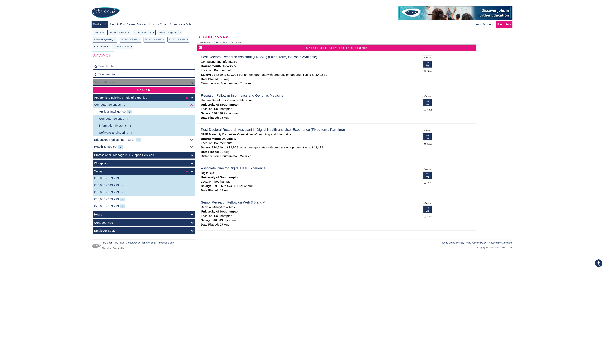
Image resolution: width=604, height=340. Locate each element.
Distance (236, 42)
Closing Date (221, 42)
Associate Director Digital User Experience (233, 168)
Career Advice (136, 24)
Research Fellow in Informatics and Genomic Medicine (242, 95)
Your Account (484, 24)
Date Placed (204, 42)
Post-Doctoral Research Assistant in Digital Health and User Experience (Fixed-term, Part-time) (273, 130)
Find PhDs (117, 24)
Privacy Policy (463, 242)
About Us (106, 248)
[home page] (106, 13)
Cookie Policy (479, 242)
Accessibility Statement (500, 242)
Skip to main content (15, 3)
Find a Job (100, 24)
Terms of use (448, 242)
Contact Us (118, 248)
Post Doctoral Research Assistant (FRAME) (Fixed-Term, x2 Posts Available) (259, 57)
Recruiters (504, 24)
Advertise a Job (180, 24)
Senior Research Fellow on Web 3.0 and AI (233, 202)
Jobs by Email (157, 24)
